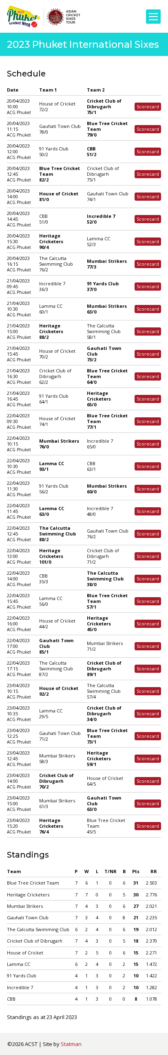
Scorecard (148, 106)
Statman (71, 1044)
